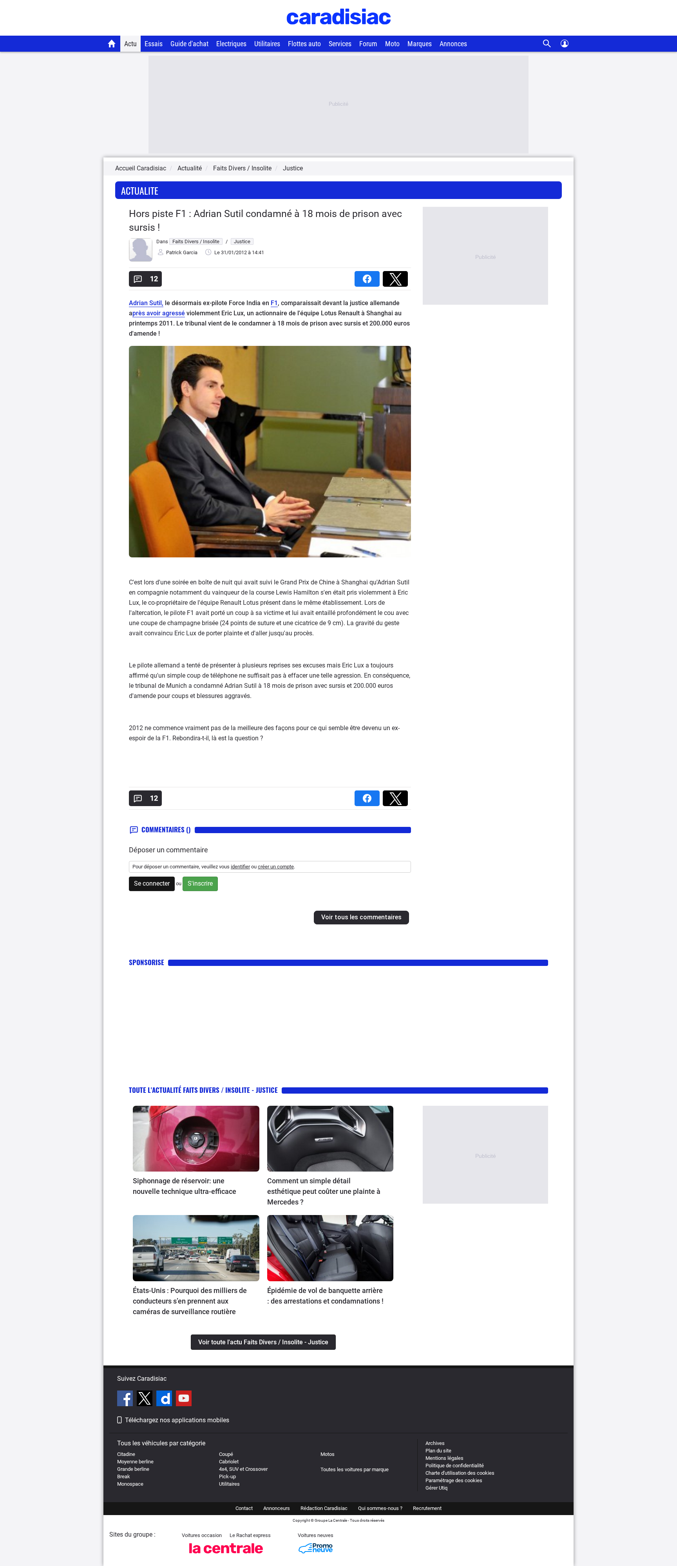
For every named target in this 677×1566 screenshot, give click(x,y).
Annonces (453, 44)
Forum (368, 44)
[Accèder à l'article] (196, 1139)
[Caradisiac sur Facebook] (126, 1400)
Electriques (231, 44)
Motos (327, 1454)
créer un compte (276, 867)
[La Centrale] (226, 1556)
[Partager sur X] (397, 276)
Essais (154, 44)
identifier (240, 867)
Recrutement (427, 1508)
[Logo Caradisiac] (339, 31)
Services (340, 44)
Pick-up (227, 1476)
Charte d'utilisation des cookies (459, 1473)
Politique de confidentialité (454, 1465)
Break (123, 1476)
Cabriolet (229, 1462)
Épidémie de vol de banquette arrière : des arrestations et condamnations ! (325, 1295)
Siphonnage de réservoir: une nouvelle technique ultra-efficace (184, 1186)
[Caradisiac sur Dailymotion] (165, 1400)
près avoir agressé (158, 313)
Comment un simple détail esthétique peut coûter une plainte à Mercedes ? (323, 1191)
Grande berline (133, 1469)
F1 (274, 303)
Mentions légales (444, 1458)
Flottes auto (304, 44)
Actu (130, 44)
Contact (244, 1508)
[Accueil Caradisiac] (111, 43)
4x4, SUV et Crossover (243, 1469)
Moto (392, 44)
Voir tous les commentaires (361, 917)
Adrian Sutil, (146, 303)
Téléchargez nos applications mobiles (177, 1420)
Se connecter (152, 883)
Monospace (130, 1484)
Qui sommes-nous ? (380, 1508)
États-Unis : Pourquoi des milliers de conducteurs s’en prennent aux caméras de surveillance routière (190, 1301)
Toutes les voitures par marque (354, 1469)
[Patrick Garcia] (140, 260)
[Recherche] (547, 44)
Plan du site (438, 1451)
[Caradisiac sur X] (145, 1400)
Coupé (226, 1454)
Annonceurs (276, 1508)
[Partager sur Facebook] (369, 276)
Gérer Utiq (436, 1488)
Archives (435, 1443)
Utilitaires (267, 44)
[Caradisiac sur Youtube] (184, 1400)
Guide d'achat (189, 44)
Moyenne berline (135, 1462)
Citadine (126, 1454)
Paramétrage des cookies (453, 1480)
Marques (419, 44)
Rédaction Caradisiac (324, 1508)
